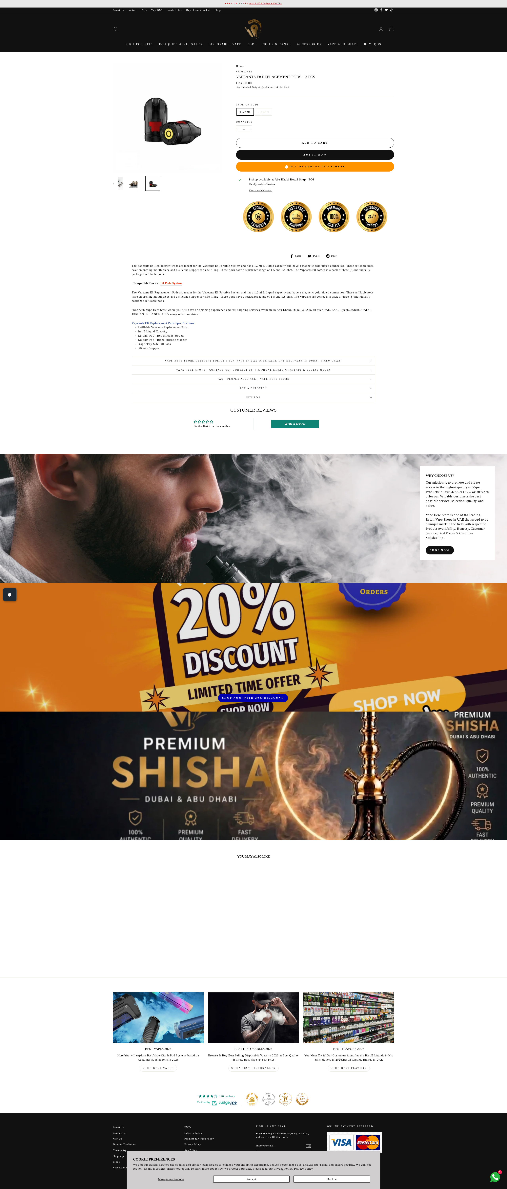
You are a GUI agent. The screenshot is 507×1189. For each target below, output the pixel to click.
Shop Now (440, 550)
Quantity (244, 122)
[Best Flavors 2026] (348, 1017)
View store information (260, 190)
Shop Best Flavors (349, 1068)
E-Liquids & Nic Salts (181, 44)
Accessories (309, 44)
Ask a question (253, 388)
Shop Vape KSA (122, 1156)
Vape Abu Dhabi (343, 44)
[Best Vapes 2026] (158, 1017)
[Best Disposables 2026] (253, 1017)
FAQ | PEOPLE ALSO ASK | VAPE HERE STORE (254, 379)
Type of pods (247, 104)
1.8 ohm (263, 111)
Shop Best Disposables (253, 1068)
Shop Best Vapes (158, 1068)
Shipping (257, 87)
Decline (332, 1179)
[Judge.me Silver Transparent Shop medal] (268, 1099)
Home (239, 66)
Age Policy (190, 1150)
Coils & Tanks (277, 44)
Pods (252, 44)
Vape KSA (157, 10)
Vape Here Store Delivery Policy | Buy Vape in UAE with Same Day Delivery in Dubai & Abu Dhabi (253, 361)
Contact (132, 10)
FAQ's (144, 10)
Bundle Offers (174, 10)
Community (119, 1150)
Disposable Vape (225, 44)
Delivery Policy (193, 1133)
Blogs (217, 10)
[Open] (9, 594)
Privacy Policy (303, 1168)
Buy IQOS (372, 44)
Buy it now (315, 154)
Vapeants (244, 71)
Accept (251, 1179)
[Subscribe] (308, 1146)
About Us (118, 10)
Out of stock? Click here (318, 166)
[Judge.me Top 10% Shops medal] (302, 1099)
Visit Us (117, 1138)
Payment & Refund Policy (199, 1138)
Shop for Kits (139, 44)
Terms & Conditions (124, 1144)
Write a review (294, 424)
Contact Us (119, 1133)
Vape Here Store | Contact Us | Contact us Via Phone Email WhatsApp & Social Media (253, 370)
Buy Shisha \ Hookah (198, 10)
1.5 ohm (245, 111)
